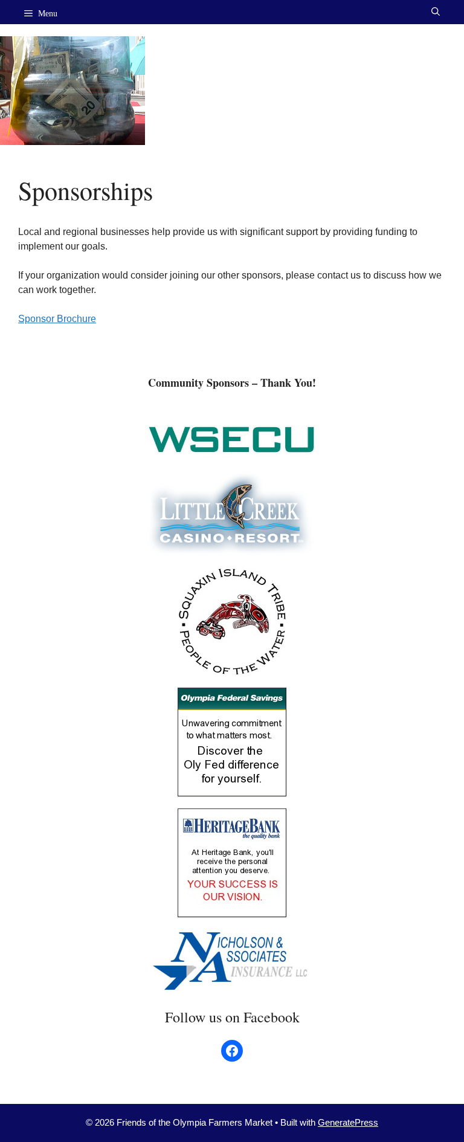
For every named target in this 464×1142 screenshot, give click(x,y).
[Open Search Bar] (435, 12)
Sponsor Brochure (57, 319)
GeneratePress (348, 1122)
